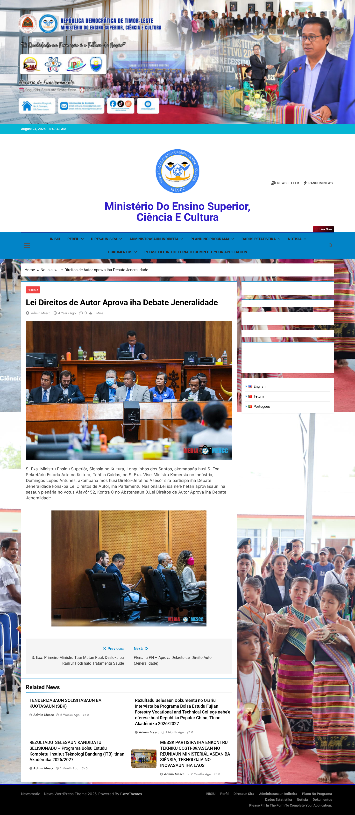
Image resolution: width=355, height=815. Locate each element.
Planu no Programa (210, 239)
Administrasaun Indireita (153, 239)
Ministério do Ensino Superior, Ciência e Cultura (177, 212)
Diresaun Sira (104, 239)
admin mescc (40, 313)
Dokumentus (120, 252)
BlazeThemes (131, 794)
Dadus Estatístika (258, 239)
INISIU (55, 239)
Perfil (73, 239)
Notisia (295, 239)
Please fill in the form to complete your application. (196, 252)
